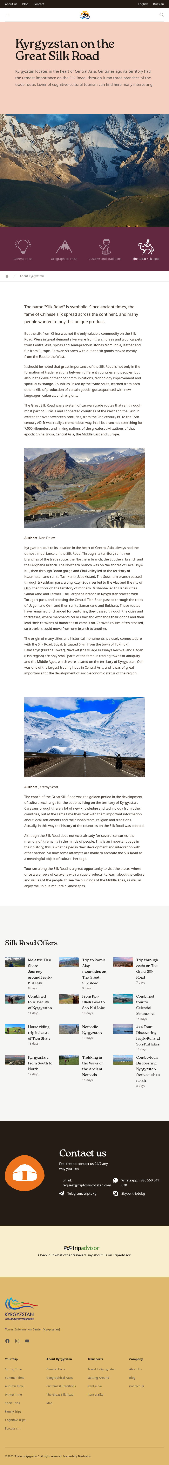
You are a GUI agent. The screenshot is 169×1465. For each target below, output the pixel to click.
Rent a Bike (95, 1394)
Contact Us (136, 1386)
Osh (27, 588)
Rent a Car (95, 1386)
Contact (38, 4)
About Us (135, 1369)
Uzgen (33, 605)
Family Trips (13, 1411)
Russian (158, 4)
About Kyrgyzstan (32, 276)
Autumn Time (14, 1386)
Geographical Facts (59, 1378)
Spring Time (13, 1369)
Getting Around (98, 1378)
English (143, 4)
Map (49, 1403)
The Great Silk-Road (60, 1394)
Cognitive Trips (15, 1420)
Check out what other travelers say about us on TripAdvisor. (84, 1255)
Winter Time (13, 1394)
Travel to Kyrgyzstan (102, 1369)
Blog (25, 4)
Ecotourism (12, 1428)
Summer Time (14, 1378)
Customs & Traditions (61, 1386)
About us (11, 4)
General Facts (55, 1369)
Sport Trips (12, 1403)
